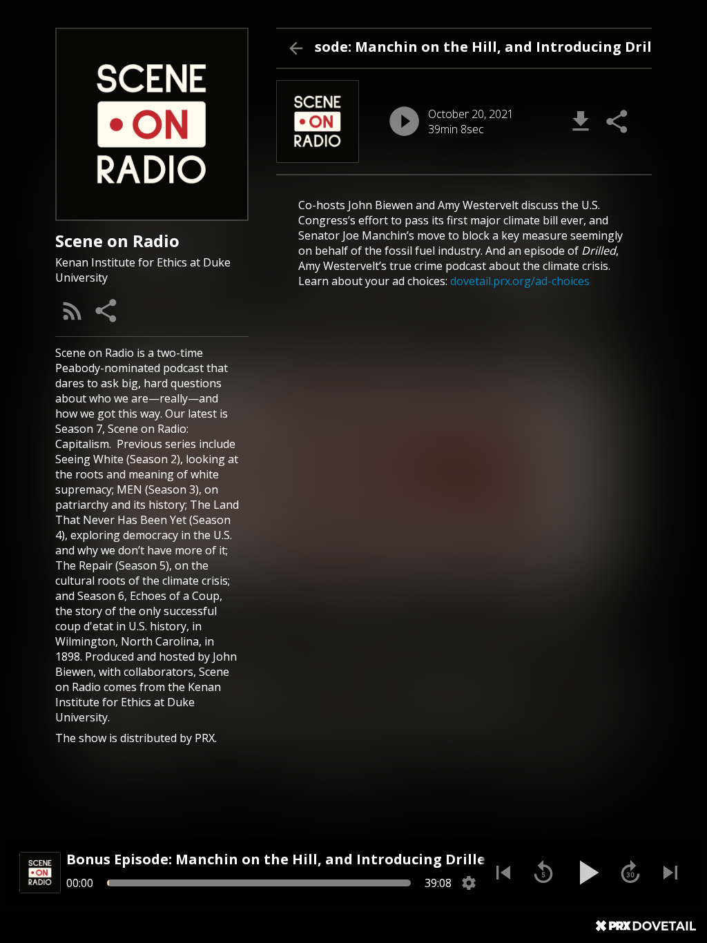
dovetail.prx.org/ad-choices (520, 281)
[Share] (107, 310)
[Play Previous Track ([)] (503, 872)
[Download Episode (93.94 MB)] (580, 121)
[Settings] (469, 883)
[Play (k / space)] (587, 872)
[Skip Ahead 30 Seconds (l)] (630, 872)
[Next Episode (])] (670, 872)
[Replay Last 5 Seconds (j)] (543, 872)
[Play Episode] (404, 121)
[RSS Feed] (72, 310)
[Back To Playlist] (295, 48)
